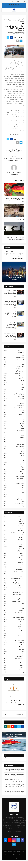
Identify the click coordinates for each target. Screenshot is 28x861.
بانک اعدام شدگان (20, 371)
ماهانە (22, 473)
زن (23, 419)
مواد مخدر (22, 496)
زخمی (22, 416)
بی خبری (22, 380)
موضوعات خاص (20, 499)
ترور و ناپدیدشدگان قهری (18, 393)
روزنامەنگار (21, 414)
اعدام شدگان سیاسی (19, 366)
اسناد (23, 355)
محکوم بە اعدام (20, 478)
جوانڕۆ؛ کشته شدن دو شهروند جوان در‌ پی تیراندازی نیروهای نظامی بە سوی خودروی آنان (14, 786)
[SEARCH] (5, 714)
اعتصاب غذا (21, 362)
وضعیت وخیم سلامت (19, 503)
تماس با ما (19, 6)
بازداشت (22, 368)
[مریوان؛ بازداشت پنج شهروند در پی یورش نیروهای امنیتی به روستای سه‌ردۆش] (20, 292)
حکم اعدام (21, 398)
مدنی (23, 485)
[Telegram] (14, 844)
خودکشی (22, 403)
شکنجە (22, 435)
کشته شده (21, 457)
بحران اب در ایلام (20, 219)
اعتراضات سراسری (19, 359)
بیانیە (23, 382)
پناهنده (22, 389)
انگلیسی (11, 1)
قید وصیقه (22, 453)
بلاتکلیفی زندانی (20, 378)
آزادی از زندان (21, 350)
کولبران (22, 469)
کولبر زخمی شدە (20, 464)
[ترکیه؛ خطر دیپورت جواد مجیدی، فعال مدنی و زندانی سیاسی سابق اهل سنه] (20, 302)
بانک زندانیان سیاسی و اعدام (17, 375)
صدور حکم (21, 439)
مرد (23, 492)
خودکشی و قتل (20, 405)
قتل (23, 448)
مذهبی (22, 487)
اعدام (23, 364)
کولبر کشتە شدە (20, 467)
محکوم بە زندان (20, 480)
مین (23, 501)
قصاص (22, 451)
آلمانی (17, 1)
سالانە (22, 428)
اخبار (23, 23)
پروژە (23, 384)
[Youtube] (10, 840)
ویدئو (23, 505)
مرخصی (22, 489)
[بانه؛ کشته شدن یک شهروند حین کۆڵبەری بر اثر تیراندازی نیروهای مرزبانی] (20, 313)
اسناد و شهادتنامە (20, 357)
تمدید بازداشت (21, 396)
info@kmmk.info (17, 831)
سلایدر (22, 430)
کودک (23, 460)
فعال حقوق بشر (20, 444)
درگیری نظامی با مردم (19, 407)
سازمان (23, 6)
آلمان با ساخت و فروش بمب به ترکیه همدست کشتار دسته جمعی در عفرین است (15, 200)
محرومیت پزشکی (20, 476)
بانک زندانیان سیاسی (19, 373)
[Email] (5, 840)
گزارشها (22, 471)
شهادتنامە (22, 437)
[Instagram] (14, 840)
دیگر (23, 410)
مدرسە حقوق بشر (20, 483)
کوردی (23, 1)
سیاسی (22, 432)
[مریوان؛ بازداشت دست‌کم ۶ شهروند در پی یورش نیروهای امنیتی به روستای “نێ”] (20, 335)
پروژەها (22, 387)
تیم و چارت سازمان (12, 6)
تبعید (23, 391)
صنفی (22, 441)
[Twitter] (18, 840)
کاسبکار (22, 455)
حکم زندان (21, 400)
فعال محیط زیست (20, 446)
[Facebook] (22, 840)
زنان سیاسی (21, 423)
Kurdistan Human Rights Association (15, 32)
